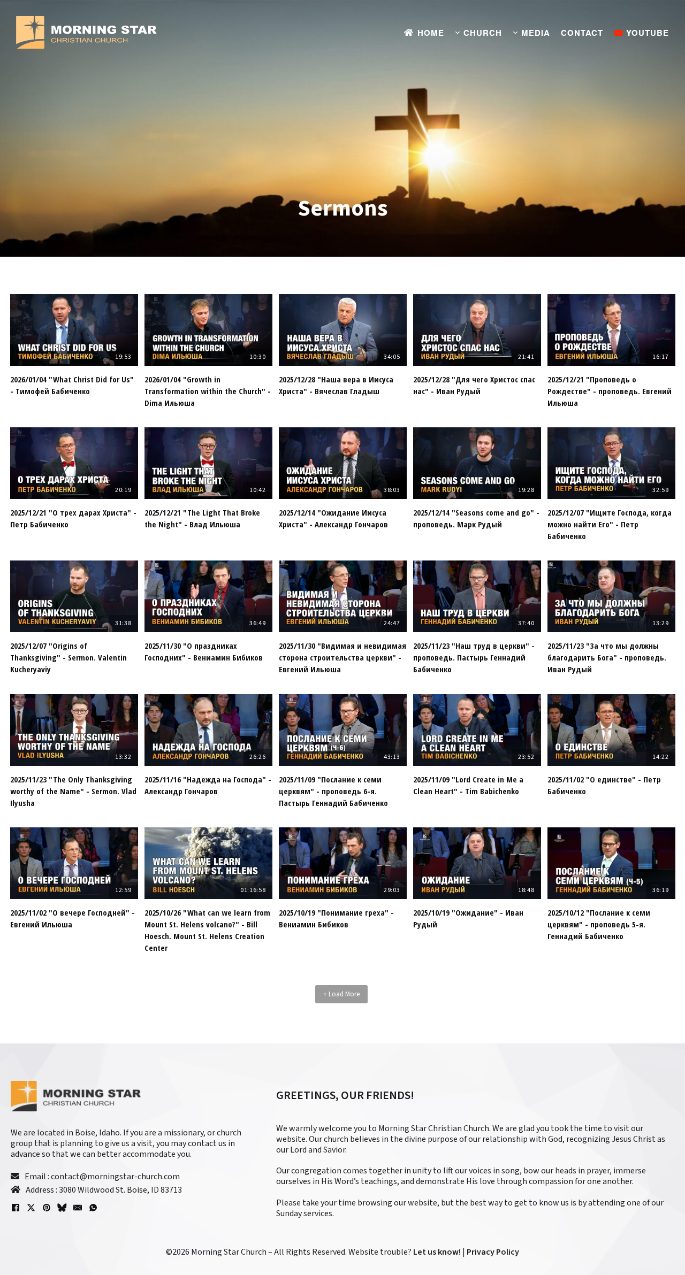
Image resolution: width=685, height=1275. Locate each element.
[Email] (78, 1208)
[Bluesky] (62, 1208)
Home (430, 32)
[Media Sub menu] (515, 32)
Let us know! (437, 1252)
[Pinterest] (47, 1208)
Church (482, 32)
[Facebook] (15, 1208)
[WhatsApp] (93, 1208)
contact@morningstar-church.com (115, 1176)
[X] (31, 1208)
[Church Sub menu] (457, 32)
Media (535, 32)
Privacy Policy (492, 1252)
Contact (582, 32)
